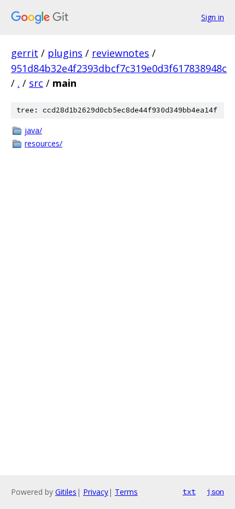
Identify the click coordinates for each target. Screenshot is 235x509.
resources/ (43, 143)
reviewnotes (120, 53)
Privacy (95, 492)
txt (189, 491)
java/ (33, 130)
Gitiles (66, 492)
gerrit (24, 53)
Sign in (212, 17)
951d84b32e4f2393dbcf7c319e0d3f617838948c (119, 68)
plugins (65, 53)
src (36, 83)
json (215, 491)
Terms (126, 492)
